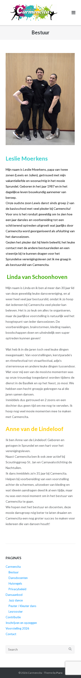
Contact (11, 634)
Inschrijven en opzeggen (21, 623)
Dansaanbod (14, 594)
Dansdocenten (18, 578)
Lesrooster (16, 611)
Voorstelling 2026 (17, 628)
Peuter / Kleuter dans (22, 606)
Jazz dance (16, 600)
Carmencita (13, 566)
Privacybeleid (17, 589)
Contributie (13, 617)
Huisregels (15, 583)
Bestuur (14, 572)
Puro (59, 672)
